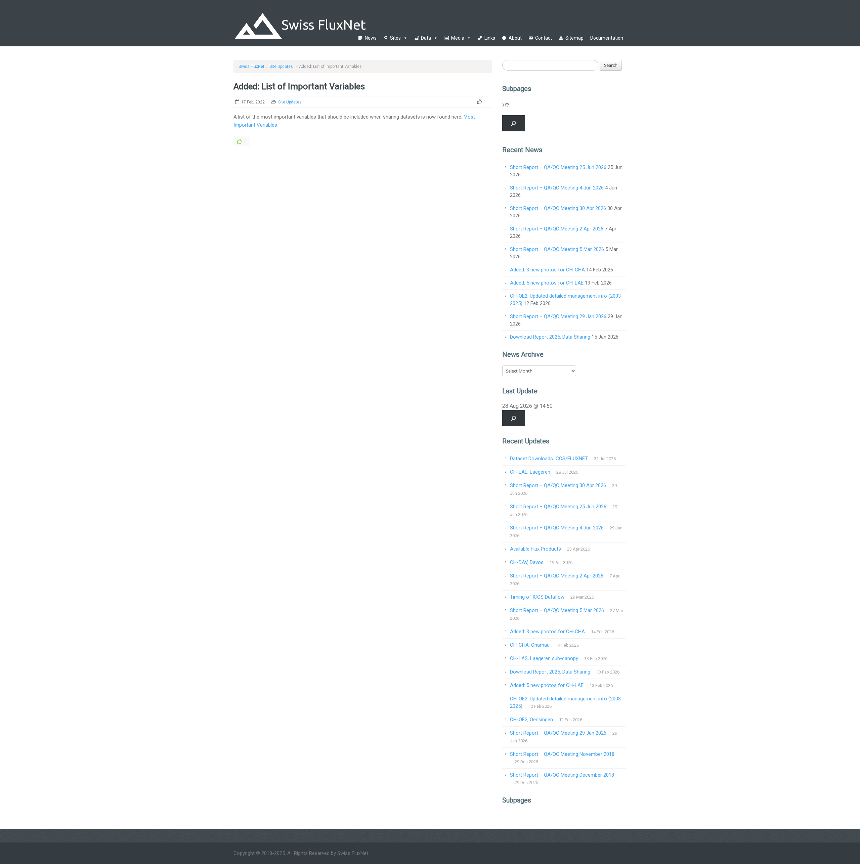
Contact (543, 38)
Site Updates (281, 66)
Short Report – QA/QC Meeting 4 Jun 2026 (557, 188)
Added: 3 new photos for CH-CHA (547, 270)
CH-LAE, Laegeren (530, 472)
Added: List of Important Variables (299, 86)
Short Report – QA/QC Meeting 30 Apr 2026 (558, 208)
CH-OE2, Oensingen (531, 720)
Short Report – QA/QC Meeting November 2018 (562, 754)
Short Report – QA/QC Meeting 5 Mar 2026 (557, 249)
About (515, 38)
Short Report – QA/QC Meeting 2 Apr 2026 (556, 229)
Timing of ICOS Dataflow (537, 597)
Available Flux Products (535, 549)
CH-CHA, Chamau (530, 645)
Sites (395, 38)
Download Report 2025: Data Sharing (550, 337)
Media (457, 38)
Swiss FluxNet (251, 66)
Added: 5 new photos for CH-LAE (547, 283)
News (371, 38)
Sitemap (574, 38)
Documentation (606, 38)
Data (426, 38)
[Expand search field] (513, 123)
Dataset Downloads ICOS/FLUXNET (549, 459)
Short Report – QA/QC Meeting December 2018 (562, 775)
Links (489, 38)
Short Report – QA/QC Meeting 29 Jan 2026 (558, 316)
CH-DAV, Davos (527, 562)
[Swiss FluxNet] (335, 23)
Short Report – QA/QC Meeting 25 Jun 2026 (558, 167)
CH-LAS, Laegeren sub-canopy (544, 658)
